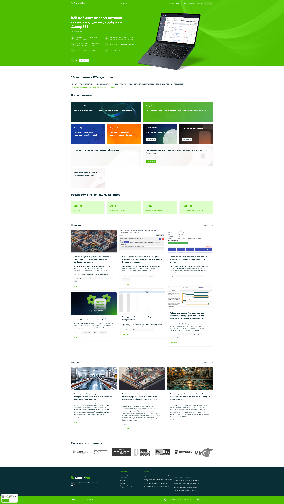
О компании (191, 3)
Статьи (184, 3)
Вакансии (122, 483)
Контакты (199, 3)
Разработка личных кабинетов (181, 475)
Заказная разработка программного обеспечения (186, 480)
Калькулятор (151, 139)
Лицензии (122, 480)
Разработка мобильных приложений (183, 477)
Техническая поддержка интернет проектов (185, 490)
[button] (140, 461)
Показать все (206, 225)
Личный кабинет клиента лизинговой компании (185, 487)
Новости (178, 3)
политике (8, 497)
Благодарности (123, 477)
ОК (6, 500)
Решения (171, 3)
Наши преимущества (125, 475)
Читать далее (77, 286)
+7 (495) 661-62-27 (126, 3)
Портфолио (208, 3)
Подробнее (84, 60)
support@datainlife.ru (207, 500)
